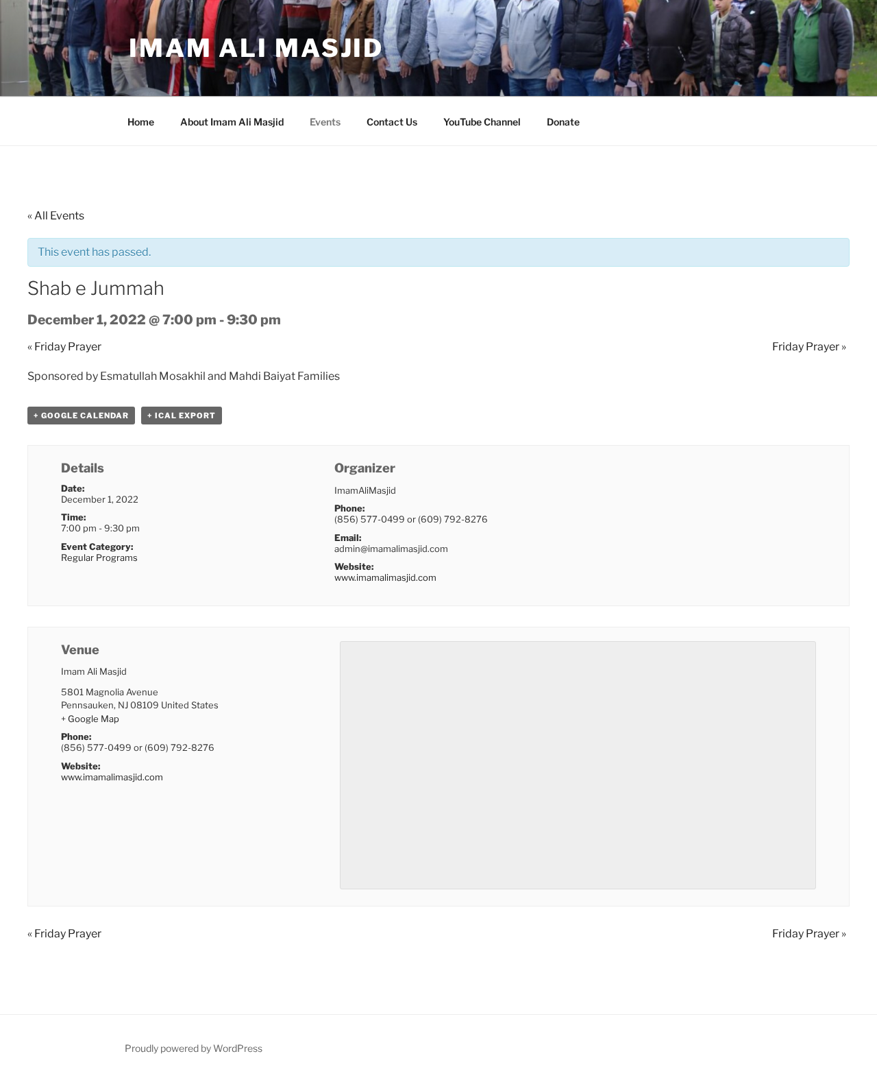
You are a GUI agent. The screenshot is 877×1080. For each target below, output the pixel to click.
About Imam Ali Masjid (232, 122)
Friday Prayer (64, 346)
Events (325, 122)
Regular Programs (99, 557)
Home (140, 122)
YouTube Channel (482, 122)
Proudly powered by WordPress (193, 1048)
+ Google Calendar (81, 415)
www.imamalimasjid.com (385, 577)
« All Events (55, 215)
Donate (563, 122)
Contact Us (392, 122)
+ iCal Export (181, 415)
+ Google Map (90, 718)
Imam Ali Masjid (256, 48)
